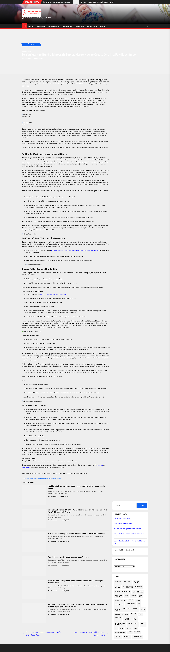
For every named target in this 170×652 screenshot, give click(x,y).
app (124, 581)
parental (130, 619)
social (121, 628)
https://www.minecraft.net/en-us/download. (53, 294)
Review (130, 623)
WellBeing (137, 631)
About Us (102, 26)
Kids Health (41, 26)
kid (139, 604)
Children (128, 587)
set (116, 628)
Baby (129, 581)
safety (136, 623)
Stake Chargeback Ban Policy (123, 523)
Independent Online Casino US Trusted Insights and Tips (129, 542)
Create (33, 478)
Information (130, 604)
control (126, 592)
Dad (140, 596)
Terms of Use (99, 465)
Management (127, 608)
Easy (37, 478)
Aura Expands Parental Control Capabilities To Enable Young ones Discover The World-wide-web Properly (77, 511)
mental (135, 608)
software (129, 628)
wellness (118, 636)
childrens (138, 586)
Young (127, 637)
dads (117, 600)
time (135, 628)
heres (42, 478)
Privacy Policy (26, 467)
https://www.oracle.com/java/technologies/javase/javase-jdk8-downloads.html (75, 250)
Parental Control (67, 26)
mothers (133, 614)
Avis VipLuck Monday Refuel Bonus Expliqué (127, 529)
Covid (126, 595)
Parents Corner (92, 26)
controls (138, 592)
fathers (131, 600)
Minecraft (48, 478)
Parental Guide (79, 26)
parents (120, 624)
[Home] (24, 26)
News (140, 614)
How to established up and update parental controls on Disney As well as (76, 533)
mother (125, 614)
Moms (117, 614)
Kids (118, 609)
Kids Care (31, 26)
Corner (118, 596)
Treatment (120, 632)
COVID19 (133, 596)
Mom (143, 609)
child (117, 587)
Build (27, 478)
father (124, 600)
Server (54, 478)
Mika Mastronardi (26, 58)
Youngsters (137, 636)
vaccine (130, 632)
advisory (118, 581)
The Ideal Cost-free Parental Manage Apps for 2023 (68, 557)
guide (138, 600)
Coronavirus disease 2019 (122, 518)
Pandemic (118, 617)
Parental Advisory (53, 26)
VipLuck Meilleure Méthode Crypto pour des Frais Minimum (129, 535)
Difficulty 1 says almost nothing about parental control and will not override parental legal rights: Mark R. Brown (77, 605)
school (143, 623)
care (136, 582)
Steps (59, 478)
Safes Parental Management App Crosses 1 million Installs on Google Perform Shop (75, 582)
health (119, 604)
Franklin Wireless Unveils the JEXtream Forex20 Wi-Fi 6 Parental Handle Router (76, 487)
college (117, 591)
